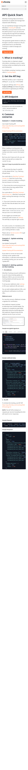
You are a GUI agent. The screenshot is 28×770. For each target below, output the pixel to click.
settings (20, 217)
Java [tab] (15, 332)
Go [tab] (6, 332)
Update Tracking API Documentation (12, 250)
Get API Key (7, 92)
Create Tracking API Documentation (12, 131)
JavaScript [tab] (20, 332)
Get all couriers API (16, 233)
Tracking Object (11, 72)
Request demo (8, 52)
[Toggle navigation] (25, 2)
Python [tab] (10, 332)
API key (18, 85)
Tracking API (12, 28)
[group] (14, 101)
